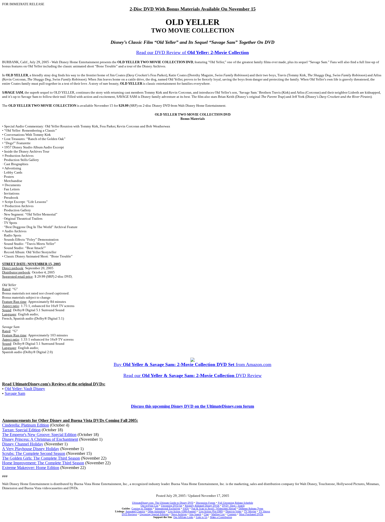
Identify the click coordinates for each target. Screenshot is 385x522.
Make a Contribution (221, 517)
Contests (231, 514)
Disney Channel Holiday (22, 444)
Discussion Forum (205, 502)
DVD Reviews (129, 514)
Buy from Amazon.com (192, 364)
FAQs (186, 508)
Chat (206, 514)
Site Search (195, 514)
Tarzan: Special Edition (21, 430)
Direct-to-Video (233, 511)
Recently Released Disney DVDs (202, 505)
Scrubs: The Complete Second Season (33, 453)
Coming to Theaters (141, 508)
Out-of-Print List (149, 505)
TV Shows (264, 511)
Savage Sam (15, 393)
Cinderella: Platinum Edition (25, 425)
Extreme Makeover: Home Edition (30, 467)
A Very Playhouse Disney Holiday (30, 448)
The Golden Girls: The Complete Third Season (41, 458)
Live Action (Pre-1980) (211, 511)
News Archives (179, 514)
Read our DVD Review (192, 375)
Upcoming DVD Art (171, 505)
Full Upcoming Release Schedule (235, 502)
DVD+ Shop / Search (233, 505)
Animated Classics (135, 511)
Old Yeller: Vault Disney (25, 388)
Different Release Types (251, 508)
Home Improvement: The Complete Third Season (43, 463)
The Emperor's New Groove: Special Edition (39, 434)
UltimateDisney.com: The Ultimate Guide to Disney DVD (162, 502)
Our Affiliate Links (183, 517)
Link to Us (201, 517)
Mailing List (218, 514)
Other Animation (156, 511)
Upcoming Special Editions (154, 514)
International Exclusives (167, 508)
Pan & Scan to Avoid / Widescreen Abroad (213, 508)
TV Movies (250, 511)
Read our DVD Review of (192, 52)
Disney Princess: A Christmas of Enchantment (40, 439)
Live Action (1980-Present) (182, 511)
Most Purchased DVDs (251, 514)
